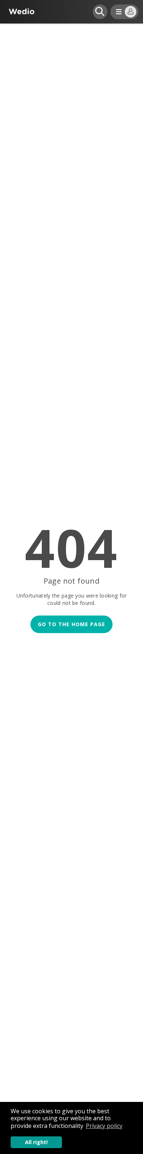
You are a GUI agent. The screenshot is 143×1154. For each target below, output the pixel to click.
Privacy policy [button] (104, 1126)
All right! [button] (36, 1142)
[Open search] (100, 11)
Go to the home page (71, 624)
